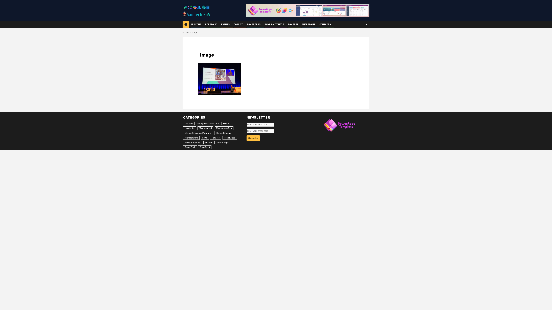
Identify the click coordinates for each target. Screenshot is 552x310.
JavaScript (190, 128)
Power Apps (253, 24)
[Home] (185, 25)
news (204, 138)
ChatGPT (189, 123)
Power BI (293, 24)
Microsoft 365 (205, 128)
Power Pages (223, 142)
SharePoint (308, 24)
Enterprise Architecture (208, 123)
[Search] (367, 24)
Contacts (325, 24)
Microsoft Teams (223, 133)
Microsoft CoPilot (224, 128)
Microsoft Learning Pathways (198, 133)
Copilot (238, 24)
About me (196, 24)
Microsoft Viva (191, 138)
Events (225, 24)
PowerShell (190, 147)
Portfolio (211, 24)
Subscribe (253, 138)
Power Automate (274, 24)
